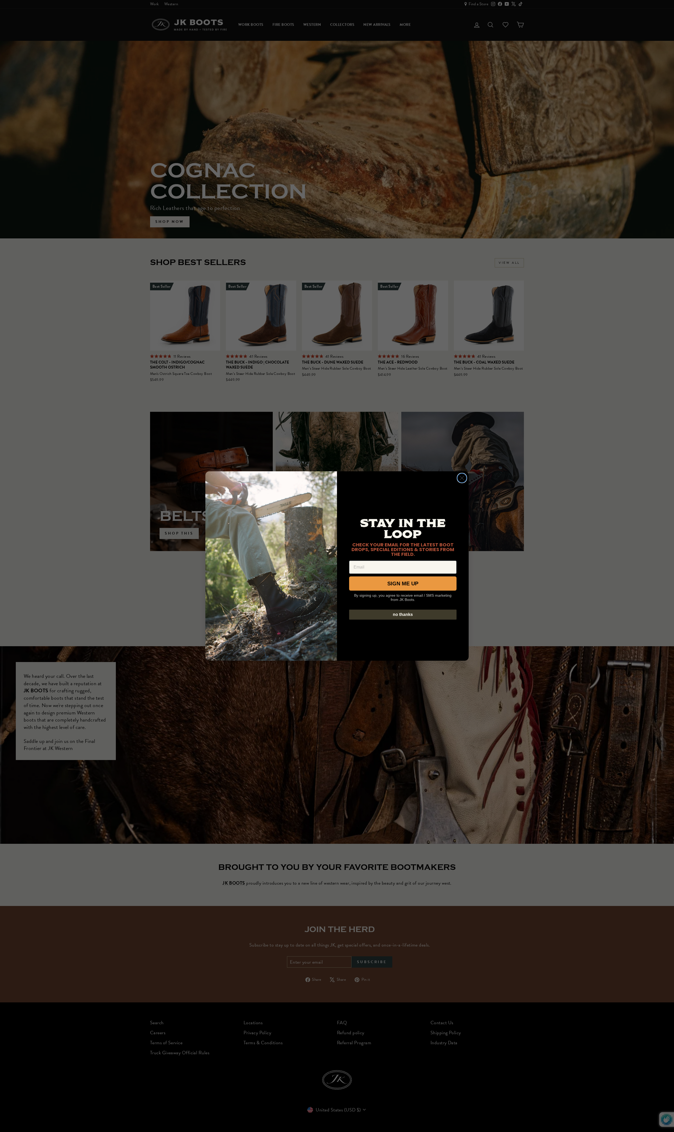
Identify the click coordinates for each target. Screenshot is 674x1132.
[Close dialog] (462, 478)
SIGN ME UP (402, 583)
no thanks (403, 614)
